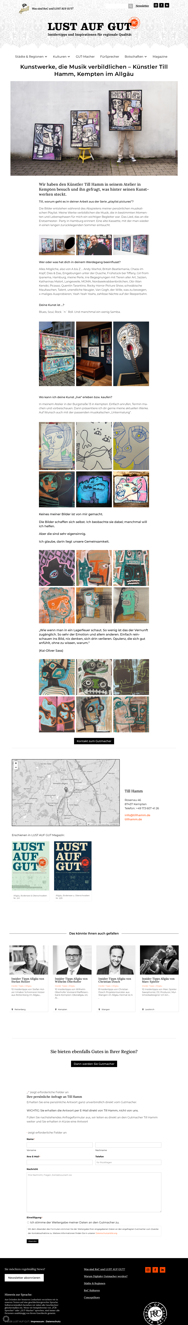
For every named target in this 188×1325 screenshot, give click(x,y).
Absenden (32, 1241)
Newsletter (142, 5)
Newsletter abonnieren (24, 1277)
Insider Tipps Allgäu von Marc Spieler (158, 980)
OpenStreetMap (104, 824)
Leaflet (92, 824)
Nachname (101, 1150)
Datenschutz (53, 1321)
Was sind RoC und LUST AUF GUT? (52, 8)
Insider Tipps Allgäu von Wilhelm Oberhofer (71, 980)
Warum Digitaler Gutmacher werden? (106, 1276)
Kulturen (59, 56)
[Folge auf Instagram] (156, 5)
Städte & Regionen (29, 56)
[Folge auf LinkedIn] (167, 5)
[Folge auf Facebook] (161, 5)
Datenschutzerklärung (106, 1233)
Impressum (37, 1321)
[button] (66, 790)
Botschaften (134, 56)
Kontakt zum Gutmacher (94, 741)
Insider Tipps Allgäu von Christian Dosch (114, 980)
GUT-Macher (85, 56)
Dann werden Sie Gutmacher (94, 1064)
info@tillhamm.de (137, 815)
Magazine (160, 56)
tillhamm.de (133, 819)
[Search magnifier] (130, 6)
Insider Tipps (17, 986)
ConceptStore (92, 1297)
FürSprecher (109, 56)
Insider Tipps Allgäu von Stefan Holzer (27, 980)
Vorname (31, 1150)
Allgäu (28, 986)
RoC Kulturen (92, 1290)
